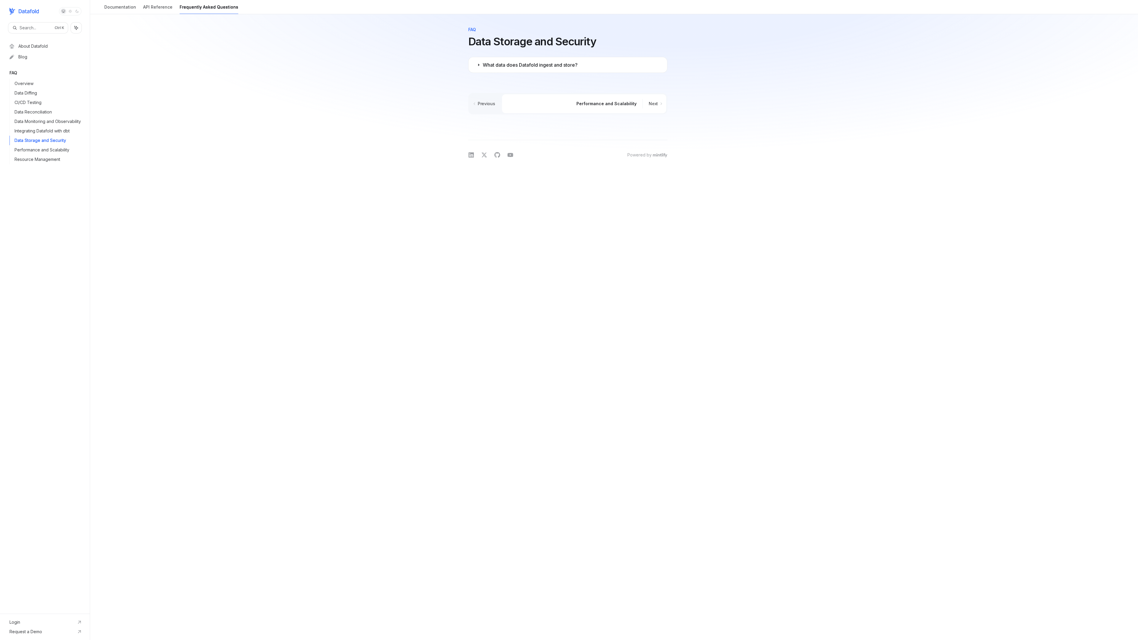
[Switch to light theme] (70, 11)
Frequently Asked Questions (209, 6)
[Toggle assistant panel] (76, 28)
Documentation (120, 6)
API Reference (157, 6)
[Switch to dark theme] (77, 11)
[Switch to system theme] (63, 11)
